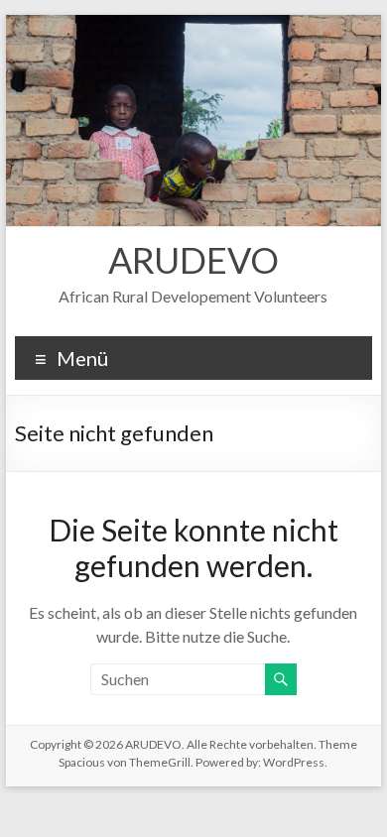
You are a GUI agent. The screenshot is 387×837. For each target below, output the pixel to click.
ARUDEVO (193, 260)
